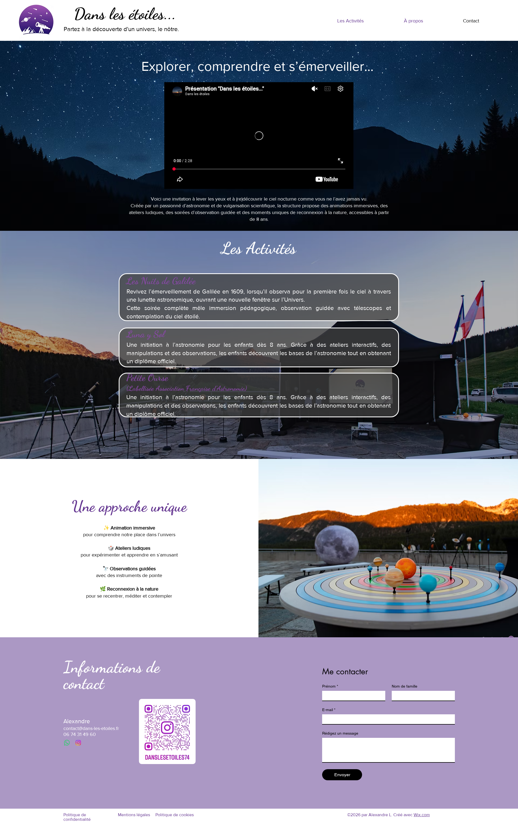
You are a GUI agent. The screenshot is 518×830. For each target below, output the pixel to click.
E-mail (328, 710)
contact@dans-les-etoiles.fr (91, 728)
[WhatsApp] (66, 742)
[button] (350, 21)
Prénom (330, 686)
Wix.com (422, 814)
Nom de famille (404, 686)
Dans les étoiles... (125, 14)
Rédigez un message (340, 733)
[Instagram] (78, 742)
